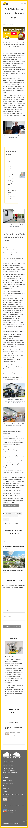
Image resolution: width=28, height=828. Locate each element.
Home (4, 774)
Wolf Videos (6, 785)
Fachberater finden (11, 505)
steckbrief (14, 516)
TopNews (16, 523)
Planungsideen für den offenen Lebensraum (15, 733)
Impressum (6, 788)
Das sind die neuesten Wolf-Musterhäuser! (13, 570)
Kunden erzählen (7, 780)
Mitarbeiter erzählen (8, 783)
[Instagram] (16, 712)
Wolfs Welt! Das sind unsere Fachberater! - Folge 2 (14, 739)
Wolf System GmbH (8, 761)
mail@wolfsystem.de (12, 772)
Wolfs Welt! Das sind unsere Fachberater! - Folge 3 (14, 728)
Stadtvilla (6, 516)
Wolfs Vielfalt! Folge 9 (12, 810)
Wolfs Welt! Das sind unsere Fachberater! (13, 546)
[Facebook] (11, 712)
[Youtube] (13, 712)
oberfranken (17, 513)
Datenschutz (6, 791)
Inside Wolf (8, 523)
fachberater (8, 513)
